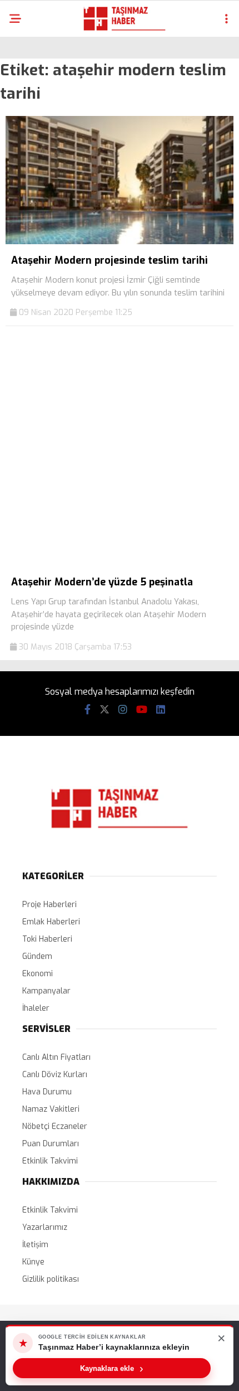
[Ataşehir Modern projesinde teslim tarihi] (119, 241)
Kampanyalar (46, 991)
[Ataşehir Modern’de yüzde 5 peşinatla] (119, 563)
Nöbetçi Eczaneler (54, 1126)
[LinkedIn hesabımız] (160, 709)
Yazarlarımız (44, 1227)
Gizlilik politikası (50, 1279)
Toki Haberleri (47, 939)
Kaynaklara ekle (111, 1368)
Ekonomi (37, 973)
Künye (33, 1262)
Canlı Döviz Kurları (54, 1074)
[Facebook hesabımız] (87, 709)
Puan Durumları (50, 1143)
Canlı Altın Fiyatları (56, 1057)
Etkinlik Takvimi (50, 1161)
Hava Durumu (47, 1092)
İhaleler (35, 1008)
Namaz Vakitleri (50, 1109)
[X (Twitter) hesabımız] (104, 709)
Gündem (37, 956)
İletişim (35, 1244)
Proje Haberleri (49, 904)
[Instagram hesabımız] (122, 709)
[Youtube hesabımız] (141, 709)
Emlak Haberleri (51, 922)
